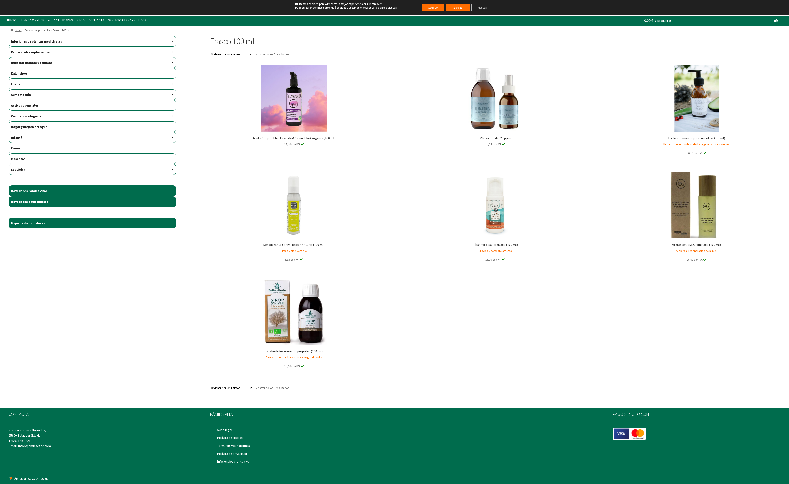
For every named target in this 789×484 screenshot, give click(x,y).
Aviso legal (224, 430)
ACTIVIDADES (63, 20)
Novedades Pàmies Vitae (29, 191)
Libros (15, 84)
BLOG (81, 20)
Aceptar (433, 7)
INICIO (11, 20)
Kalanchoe (19, 73)
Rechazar (458, 7)
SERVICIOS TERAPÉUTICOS (127, 20)
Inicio (18, 30)
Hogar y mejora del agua (29, 127)
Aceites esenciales (25, 105)
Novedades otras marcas (29, 202)
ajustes (392, 7)
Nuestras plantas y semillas (31, 63)
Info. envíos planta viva (233, 461)
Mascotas (18, 159)
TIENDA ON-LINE (32, 20)
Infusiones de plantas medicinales (36, 41)
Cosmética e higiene (26, 116)
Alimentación (21, 95)
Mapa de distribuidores (28, 223)
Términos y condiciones (233, 446)
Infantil (16, 137)
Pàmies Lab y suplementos (31, 52)
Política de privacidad (232, 454)
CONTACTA (96, 20)
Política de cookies (230, 438)
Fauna (15, 148)
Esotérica (18, 169)
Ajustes (482, 7)
